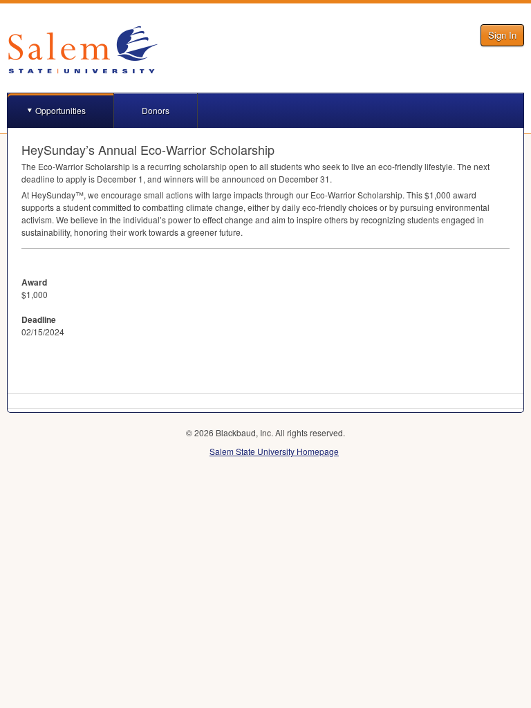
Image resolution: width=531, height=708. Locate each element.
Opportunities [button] (60, 110)
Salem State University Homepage (274, 451)
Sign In (502, 34)
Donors (155, 110)
